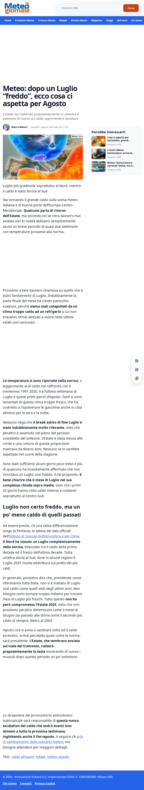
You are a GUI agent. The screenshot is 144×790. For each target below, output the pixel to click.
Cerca (131, 8)
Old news (122, 20)
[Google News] (136, 369)
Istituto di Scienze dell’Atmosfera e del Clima (44, 536)
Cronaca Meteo (46, 20)
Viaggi (109, 20)
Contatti (26, 783)
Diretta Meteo (79, 20)
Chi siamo (136, 20)
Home (7, 20)
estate (40, 756)
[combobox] (91, 8)
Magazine (96, 20)
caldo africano (23, 756)
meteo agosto (58, 756)
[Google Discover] (136, 378)
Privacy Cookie (45, 783)
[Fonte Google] (136, 361)
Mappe (63, 20)
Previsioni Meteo (24, 20)
